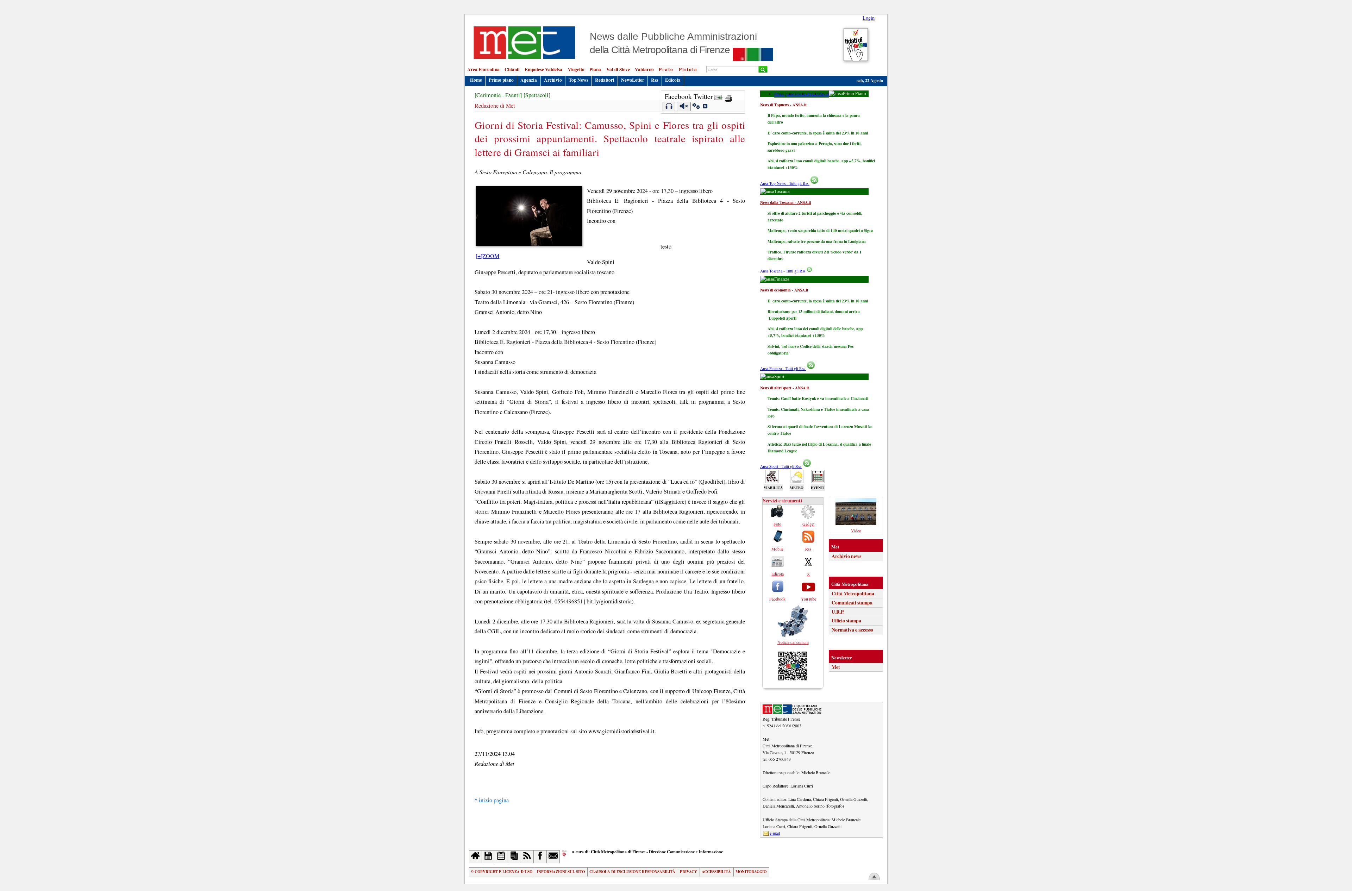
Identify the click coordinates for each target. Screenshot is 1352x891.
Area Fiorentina (483, 69)
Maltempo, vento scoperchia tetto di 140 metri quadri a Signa (821, 230)
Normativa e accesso (852, 629)
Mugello (576, 69)
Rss (654, 79)
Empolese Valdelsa (543, 69)
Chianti (512, 69)
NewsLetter (632, 79)
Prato (666, 69)
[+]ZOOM (487, 256)
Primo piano (501, 79)
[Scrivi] (553, 856)
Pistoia (688, 69)
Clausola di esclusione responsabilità (632, 871)
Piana (595, 69)
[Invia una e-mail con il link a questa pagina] (718, 96)
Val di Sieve (618, 69)
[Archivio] (488, 856)
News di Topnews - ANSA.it (783, 105)
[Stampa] (728, 96)
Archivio (553, 79)
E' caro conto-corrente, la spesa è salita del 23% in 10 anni (818, 133)
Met (836, 667)
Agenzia (528, 79)
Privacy (688, 871)
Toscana (800, 93)
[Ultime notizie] (501, 856)
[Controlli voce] (696, 107)
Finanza (813, 93)
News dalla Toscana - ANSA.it (785, 202)
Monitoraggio (751, 871)
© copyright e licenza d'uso (501, 871)
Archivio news (846, 556)
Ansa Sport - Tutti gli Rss (781, 466)
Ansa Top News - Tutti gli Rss (784, 183)
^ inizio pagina (492, 800)
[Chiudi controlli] (705, 107)
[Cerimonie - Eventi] (498, 95)
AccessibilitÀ (716, 871)
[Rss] (527, 856)
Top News (578, 79)
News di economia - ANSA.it (784, 290)
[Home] (475, 856)
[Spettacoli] (537, 95)
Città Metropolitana (853, 593)
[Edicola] (514, 856)
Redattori (604, 79)
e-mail (775, 833)
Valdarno (644, 69)
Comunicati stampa (852, 602)
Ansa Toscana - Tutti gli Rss (783, 271)
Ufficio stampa (846, 620)
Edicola (673, 79)
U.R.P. (838, 611)
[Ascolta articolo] (669, 106)
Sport (824, 93)
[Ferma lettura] (684, 106)
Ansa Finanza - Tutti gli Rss (783, 368)
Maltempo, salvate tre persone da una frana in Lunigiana (817, 241)
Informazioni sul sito (561, 871)
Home (476, 79)
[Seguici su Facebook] (540, 856)
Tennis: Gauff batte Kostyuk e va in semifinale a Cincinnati (818, 398)
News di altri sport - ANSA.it (784, 388)
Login (869, 17)
